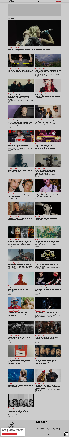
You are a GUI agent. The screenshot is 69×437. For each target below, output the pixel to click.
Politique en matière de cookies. (6, 431)
